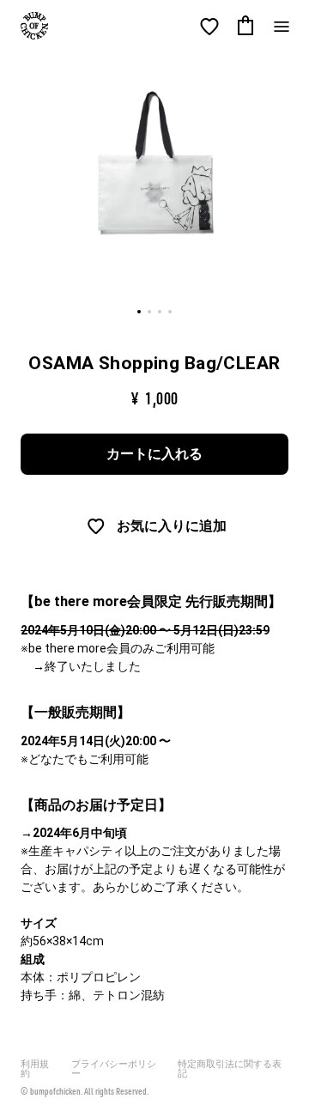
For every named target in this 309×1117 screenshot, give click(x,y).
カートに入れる (154, 454)
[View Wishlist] (209, 26)
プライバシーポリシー (113, 1069)
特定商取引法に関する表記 (230, 1069)
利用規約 (35, 1069)
